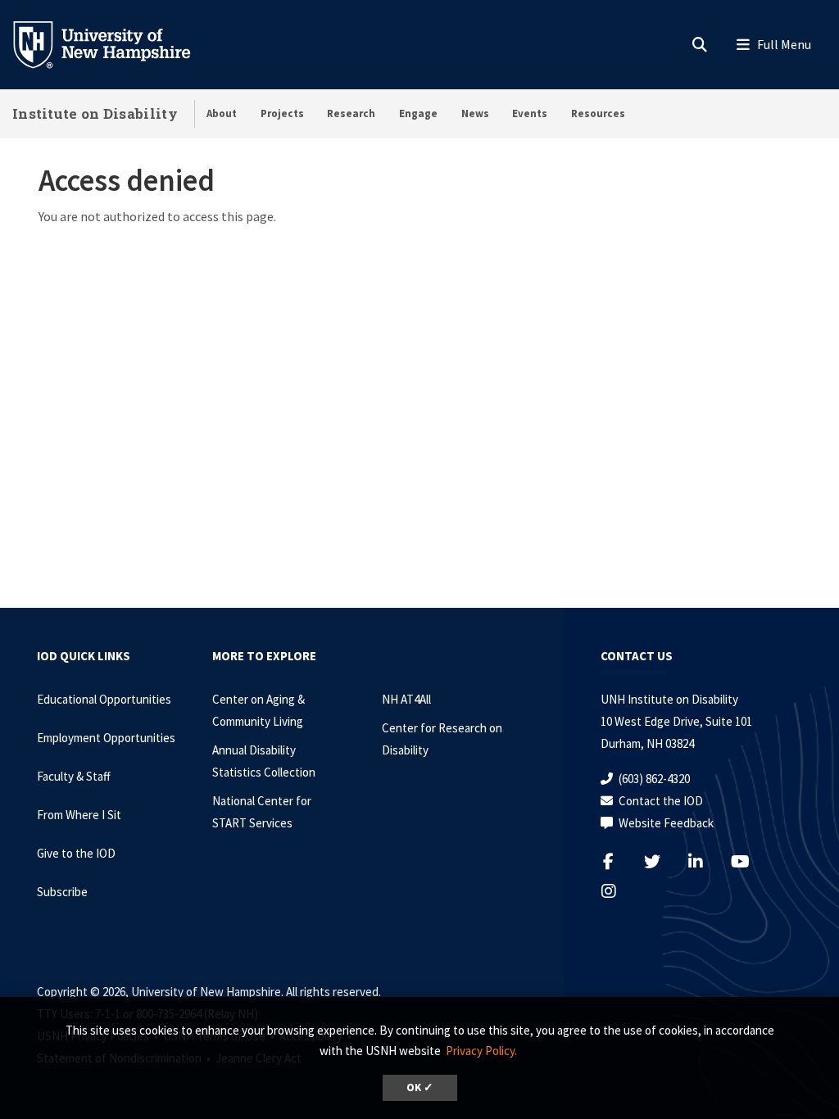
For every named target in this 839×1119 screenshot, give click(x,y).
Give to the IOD (76, 853)
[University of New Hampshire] (114, 43)
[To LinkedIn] (705, 861)
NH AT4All (406, 699)
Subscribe (62, 891)
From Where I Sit (79, 814)
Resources (598, 113)
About (221, 113)
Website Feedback (666, 823)
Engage (418, 113)
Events (529, 113)
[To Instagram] (619, 891)
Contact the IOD (661, 801)
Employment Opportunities (106, 737)
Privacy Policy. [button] (481, 1050)
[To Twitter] (662, 861)
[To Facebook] (619, 861)
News (475, 113)
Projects (282, 113)
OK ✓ (419, 1087)
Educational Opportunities (104, 699)
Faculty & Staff (74, 776)
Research (351, 113)
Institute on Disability (95, 113)
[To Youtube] (749, 861)
